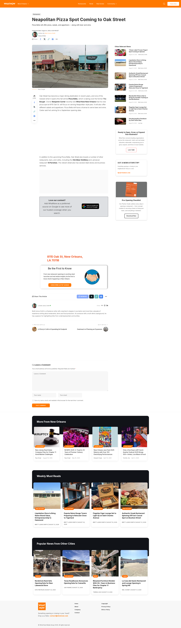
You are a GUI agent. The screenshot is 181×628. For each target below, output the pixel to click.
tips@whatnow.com (124, 172)
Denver (38, 576)
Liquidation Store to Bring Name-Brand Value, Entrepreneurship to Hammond (137, 62)
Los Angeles (69, 576)
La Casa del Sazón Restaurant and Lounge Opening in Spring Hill (134, 583)
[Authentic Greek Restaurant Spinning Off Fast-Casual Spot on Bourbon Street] (120, 75)
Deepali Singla (98, 458)
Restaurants (82, 4)
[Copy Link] (48, 39)
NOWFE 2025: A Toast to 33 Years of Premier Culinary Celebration (74, 452)
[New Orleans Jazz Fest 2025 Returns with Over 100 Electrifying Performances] (105, 437)
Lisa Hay (140, 123)
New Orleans (40, 508)
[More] (57, 39)
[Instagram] (105, 305)
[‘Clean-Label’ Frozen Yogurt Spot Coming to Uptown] (120, 52)
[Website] (102, 305)
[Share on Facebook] (40, 39)
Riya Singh (38, 458)
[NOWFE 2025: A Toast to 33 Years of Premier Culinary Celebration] (76, 437)
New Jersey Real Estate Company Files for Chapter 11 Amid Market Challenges (45, 452)
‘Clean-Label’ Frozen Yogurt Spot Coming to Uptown (138, 50)
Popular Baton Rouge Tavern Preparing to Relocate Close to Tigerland (138, 86)
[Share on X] (44, 39)
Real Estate (100, 4)
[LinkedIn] (107, 305)
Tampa (125, 576)
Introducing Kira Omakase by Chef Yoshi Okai (137, 119)
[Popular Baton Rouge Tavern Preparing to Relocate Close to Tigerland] (120, 87)
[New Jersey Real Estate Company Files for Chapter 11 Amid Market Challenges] (46, 437)
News (95, 576)
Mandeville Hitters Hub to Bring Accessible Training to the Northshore (138, 97)
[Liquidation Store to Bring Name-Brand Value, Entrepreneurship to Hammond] (120, 62)
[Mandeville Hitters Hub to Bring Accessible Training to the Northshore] (120, 98)
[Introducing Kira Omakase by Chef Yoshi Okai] (120, 121)
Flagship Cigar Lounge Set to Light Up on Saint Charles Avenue (138, 108)
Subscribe (173, 4)
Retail (91, 4)
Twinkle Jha (126, 458)
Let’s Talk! (131, 150)
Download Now (131, 216)
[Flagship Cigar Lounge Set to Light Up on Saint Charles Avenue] (120, 109)
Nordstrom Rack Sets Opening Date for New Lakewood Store (44, 583)
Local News (40, 446)
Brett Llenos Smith (50, 33)
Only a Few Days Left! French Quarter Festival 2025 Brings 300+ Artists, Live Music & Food (134, 452)
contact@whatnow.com (59, 616)
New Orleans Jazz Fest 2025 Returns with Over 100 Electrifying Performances (104, 452)
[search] (164, 3)
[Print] (52, 39)
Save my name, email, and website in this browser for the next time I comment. (58, 400)
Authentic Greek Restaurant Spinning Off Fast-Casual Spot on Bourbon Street (138, 74)
